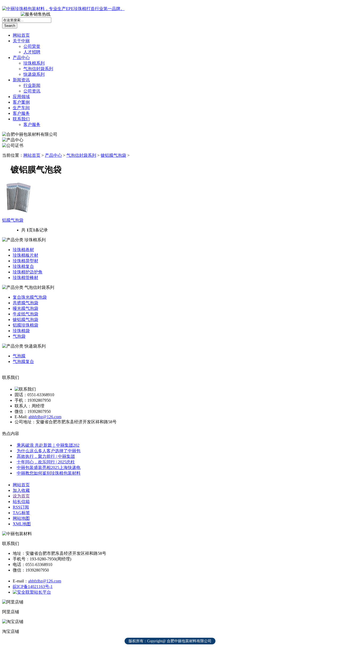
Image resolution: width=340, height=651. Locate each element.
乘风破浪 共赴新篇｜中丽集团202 (48, 445)
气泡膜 (19, 356)
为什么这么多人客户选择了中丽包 (48, 451)
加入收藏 (21, 490)
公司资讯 (31, 91)
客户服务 (21, 113)
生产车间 (21, 107)
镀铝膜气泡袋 (113, 155)
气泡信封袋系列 (38, 68)
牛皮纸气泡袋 (25, 314)
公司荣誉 (31, 46)
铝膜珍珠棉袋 (25, 325)
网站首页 (21, 35)
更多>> (330, 5)
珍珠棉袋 (21, 330)
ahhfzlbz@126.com (44, 417)
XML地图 (22, 524)
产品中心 (21, 57)
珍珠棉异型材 (25, 261)
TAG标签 (21, 512)
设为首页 (21, 496)
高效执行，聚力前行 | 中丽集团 (46, 456)
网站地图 (21, 518)
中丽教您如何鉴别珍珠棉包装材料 (48, 473)
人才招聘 (31, 52)
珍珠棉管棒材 (25, 277)
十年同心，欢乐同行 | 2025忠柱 (46, 462)
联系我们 (21, 119)
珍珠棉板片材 (25, 255)
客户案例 (21, 102)
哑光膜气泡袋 (25, 308)
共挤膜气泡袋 (25, 303)
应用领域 (21, 96)
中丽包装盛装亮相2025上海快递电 (48, 467)
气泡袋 (19, 336)
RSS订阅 (21, 507)
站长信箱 (21, 501)
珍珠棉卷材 (23, 249)
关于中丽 (21, 41)
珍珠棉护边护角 (27, 272)
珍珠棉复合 (23, 266)
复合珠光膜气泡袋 (30, 297)
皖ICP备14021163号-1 (33, 586)
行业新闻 (31, 85)
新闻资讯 (21, 80)
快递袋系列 (34, 74)
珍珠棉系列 (34, 63)
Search (9, 26)
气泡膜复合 (23, 361)
